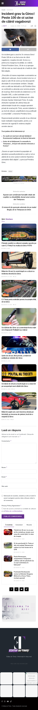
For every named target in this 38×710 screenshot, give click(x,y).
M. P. (5, 26)
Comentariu (6, 441)
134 (14, 389)
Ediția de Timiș (7, 706)
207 (15, 304)
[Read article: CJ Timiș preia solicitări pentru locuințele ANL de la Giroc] (19, 288)
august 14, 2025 (7, 304)
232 (15, 276)
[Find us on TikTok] (11, 701)
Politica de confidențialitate (13, 511)
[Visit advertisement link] (19, 179)
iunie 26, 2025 (6, 361)
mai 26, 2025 (6, 419)
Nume (4, 467)
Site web (5, 486)
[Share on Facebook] (10, 49)
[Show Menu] (3, 3)
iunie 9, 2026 (6, 248)
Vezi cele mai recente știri (19, 663)
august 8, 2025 (7, 332)
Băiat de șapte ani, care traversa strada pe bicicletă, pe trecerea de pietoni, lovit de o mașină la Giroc (18, 414)
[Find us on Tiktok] (27, 589)
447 (13, 419)
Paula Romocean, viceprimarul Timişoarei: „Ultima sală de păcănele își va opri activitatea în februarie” (24, 561)
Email (4, 477)
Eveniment (10, 10)
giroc (10, 171)
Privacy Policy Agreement (11, 506)
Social (5, 295)
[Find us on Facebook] (11, 589)
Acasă (3, 10)
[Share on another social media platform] (28, 49)
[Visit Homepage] (20, 3)
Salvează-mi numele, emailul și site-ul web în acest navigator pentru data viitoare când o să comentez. (20, 498)
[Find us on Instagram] (16, 589)
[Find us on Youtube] (22, 589)
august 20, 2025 (7, 276)
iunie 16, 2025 (6, 389)
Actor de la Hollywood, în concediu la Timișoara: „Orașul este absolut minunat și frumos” (19, 144)
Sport (5, 239)
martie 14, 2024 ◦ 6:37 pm (18, 26)
